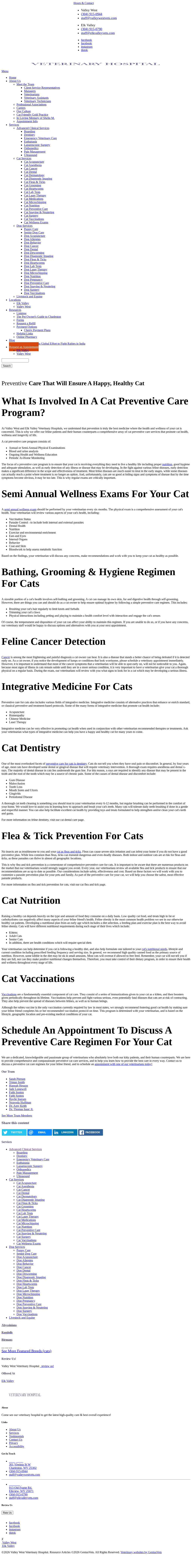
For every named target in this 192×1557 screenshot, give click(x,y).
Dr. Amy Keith (18, 1105)
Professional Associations (31, 104)
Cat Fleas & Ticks (34, 182)
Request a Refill (25, 323)
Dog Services (24, 225)
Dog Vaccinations (34, 293)
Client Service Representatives (42, 87)
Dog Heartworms (34, 262)
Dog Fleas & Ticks (35, 259)
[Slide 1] (6, 1348)
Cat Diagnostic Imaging (38, 178)
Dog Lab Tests (32, 266)
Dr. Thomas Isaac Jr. (21, 1109)
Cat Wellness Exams (36, 222)
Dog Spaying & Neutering (39, 286)
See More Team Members (17, 1115)
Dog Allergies (32, 239)
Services (14, 124)
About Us (15, 81)
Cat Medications (33, 198)
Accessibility (16, 1446)
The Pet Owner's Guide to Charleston (38, 316)
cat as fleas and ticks (69, 851)
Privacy (13, 1443)
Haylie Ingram (17, 1099)
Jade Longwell (17, 1089)
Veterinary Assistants (36, 97)
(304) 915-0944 (91, 14)
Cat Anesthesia (33, 165)
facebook (86, 40)
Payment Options (26, 326)
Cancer (6, 657)
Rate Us (7, 1512)
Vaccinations (9, 994)
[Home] (96, 67)
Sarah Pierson (17, 1078)
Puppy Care (31, 229)
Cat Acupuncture (34, 161)
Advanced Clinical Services (32, 128)
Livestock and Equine (29, 296)
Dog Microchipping (35, 272)
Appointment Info (27, 121)
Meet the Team (25, 84)
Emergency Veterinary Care (40, 138)
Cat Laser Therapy (35, 195)
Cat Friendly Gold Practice (32, 114)
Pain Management (34, 151)
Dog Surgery (31, 289)
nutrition (167, 464)
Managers (30, 91)
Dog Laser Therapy (35, 269)
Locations (15, 299)
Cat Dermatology (34, 175)
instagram (86, 46)
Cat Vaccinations (34, 219)
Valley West (23, 306)
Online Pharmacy (26, 336)
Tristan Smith (17, 1082)
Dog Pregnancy (33, 279)
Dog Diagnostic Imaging (38, 256)
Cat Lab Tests (32, 192)
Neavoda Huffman (20, 1102)
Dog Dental (31, 249)
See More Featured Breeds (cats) (26, 1351)
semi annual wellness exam (20, 509)
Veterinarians (31, 94)
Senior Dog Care (34, 232)
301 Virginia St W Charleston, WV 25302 (23, 1464)
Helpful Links (24, 333)
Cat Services (23, 158)
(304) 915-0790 (91, 29)
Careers (21, 107)
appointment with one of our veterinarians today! (123, 1064)
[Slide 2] (10, 1348)
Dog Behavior (32, 242)
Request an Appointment (23, 347)
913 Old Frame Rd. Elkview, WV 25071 (21, 1488)
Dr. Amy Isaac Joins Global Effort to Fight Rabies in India (50, 343)
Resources (15, 310)
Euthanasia (30, 141)
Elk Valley (22, 303)
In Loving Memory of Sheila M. (35, 118)
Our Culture (23, 111)
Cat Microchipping (35, 202)
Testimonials (16, 1436)
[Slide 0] (3, 1348)
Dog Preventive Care (36, 283)
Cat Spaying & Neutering (39, 212)
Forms (20, 320)
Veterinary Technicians (37, 101)
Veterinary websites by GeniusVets (141, 1552)
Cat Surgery (31, 215)
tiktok (84, 50)
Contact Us (15, 1439)
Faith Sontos (16, 1092)
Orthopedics (31, 148)
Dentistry (29, 134)
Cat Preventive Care (36, 208)
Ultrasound (30, 155)
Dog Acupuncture (34, 235)
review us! (47, 1366)
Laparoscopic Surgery (37, 144)
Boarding (29, 131)
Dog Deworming (34, 252)
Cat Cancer (30, 168)
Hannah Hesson (18, 1085)
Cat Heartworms (34, 188)
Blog (12, 340)
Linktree (21, 313)
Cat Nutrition (32, 205)
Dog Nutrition (32, 276)
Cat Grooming (32, 185)
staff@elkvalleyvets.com (98, 33)
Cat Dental (30, 171)
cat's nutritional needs (154, 949)
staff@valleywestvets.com (99, 18)
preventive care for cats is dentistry (66, 763)
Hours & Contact (84, 3)
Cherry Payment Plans (37, 330)
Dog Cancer (31, 246)
